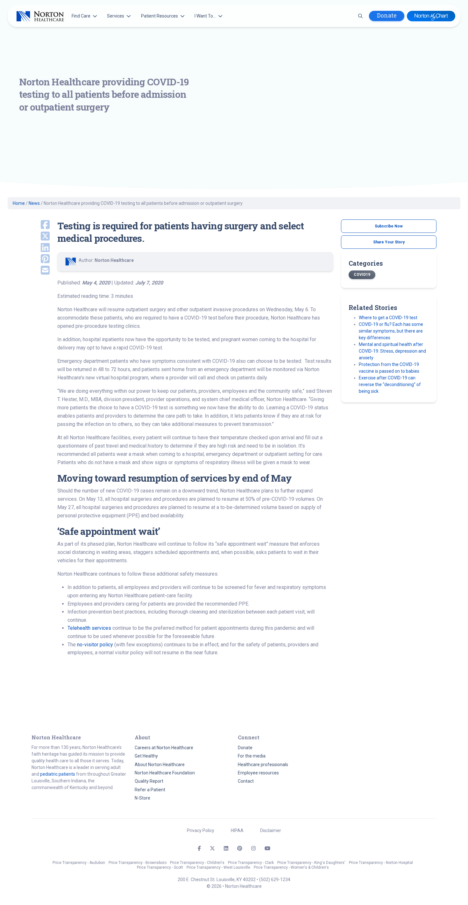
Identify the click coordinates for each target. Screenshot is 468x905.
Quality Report (149, 781)
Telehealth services (89, 628)
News (34, 203)
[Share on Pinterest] (41, 259)
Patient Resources (159, 15)
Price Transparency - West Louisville (218, 867)
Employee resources (258, 772)
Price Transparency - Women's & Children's (291, 867)
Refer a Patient (150, 789)
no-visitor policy (95, 645)
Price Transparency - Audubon (79, 862)
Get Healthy (146, 755)
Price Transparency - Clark (251, 862)
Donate (386, 15)
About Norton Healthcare (160, 764)
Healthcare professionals (263, 764)
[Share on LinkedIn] (41, 248)
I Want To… (205, 15)
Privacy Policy (200, 830)
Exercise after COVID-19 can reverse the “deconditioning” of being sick (390, 384)
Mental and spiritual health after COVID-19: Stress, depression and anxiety (392, 351)
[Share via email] (41, 271)
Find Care (81, 15)
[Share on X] (41, 236)
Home (19, 203)
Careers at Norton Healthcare (164, 747)
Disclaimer (270, 830)
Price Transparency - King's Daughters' (311, 862)
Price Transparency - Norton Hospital (381, 862)
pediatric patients (57, 774)
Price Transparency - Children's (197, 862)
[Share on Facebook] (41, 225)
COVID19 (362, 274)
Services (115, 15)
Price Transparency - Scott (160, 867)
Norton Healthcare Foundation (165, 772)
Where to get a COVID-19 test (388, 317)
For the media (252, 755)
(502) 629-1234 (274, 879)
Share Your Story (389, 242)
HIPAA (237, 830)
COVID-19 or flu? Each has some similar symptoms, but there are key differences (391, 331)
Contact (246, 781)
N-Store (142, 798)
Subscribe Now (389, 226)
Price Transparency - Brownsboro (138, 862)
